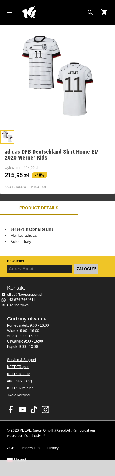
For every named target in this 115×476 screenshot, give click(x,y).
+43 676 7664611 (21, 300)
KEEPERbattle (18, 374)
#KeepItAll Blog (19, 381)
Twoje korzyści (18, 395)
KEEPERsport (18, 367)
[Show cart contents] (104, 12)
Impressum (31, 448)
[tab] (7, 137)
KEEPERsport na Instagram (45, 409)
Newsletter (15, 261)
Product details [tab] (38, 208)
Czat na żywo (18, 305)
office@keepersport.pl (24, 295)
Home (52, 12)
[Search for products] (90, 12)
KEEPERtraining (20, 388)
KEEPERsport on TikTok (34, 409)
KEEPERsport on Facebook (11, 409)
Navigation (9, 12)
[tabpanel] (57, 235)
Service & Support (21, 360)
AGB (10, 448)
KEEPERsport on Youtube (22, 409)
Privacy (53, 448)
